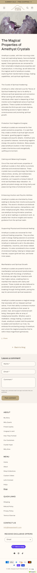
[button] (4, 8)
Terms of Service (9, 515)
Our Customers (9, 440)
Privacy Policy (8, 511)
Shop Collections (10, 471)
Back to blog (19, 347)
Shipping (7, 502)
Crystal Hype (8, 444)
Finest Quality (8, 427)
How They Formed (10, 436)
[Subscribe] (30, 539)
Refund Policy (8, 506)
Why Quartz (8, 422)
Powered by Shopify (25, 569)
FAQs (6, 484)
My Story (7, 418)
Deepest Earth (15, 569)
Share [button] (5, 338)
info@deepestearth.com (13, 527)
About (6, 466)
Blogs (6, 489)
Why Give (7, 449)
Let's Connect (8, 480)
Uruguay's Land (9, 431)
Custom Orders (9, 475)
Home (6, 462)
